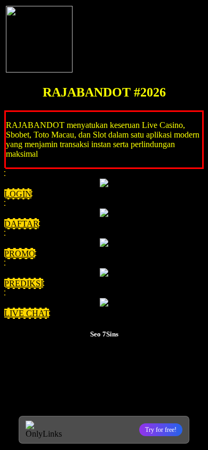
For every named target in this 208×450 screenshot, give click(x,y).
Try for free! (161, 429)
